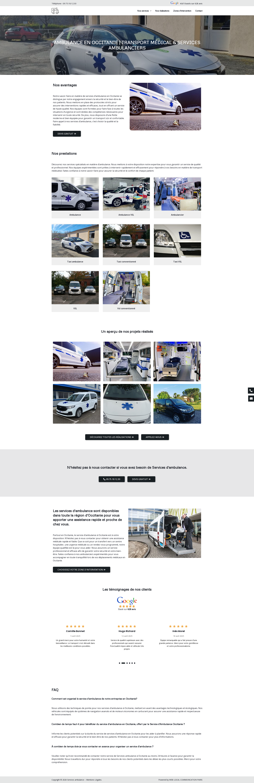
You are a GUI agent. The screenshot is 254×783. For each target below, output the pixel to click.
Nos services (143, 11)
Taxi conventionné (126, 261)
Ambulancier (177, 214)
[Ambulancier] (177, 194)
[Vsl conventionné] (126, 287)
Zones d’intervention (182, 11)
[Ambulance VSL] (126, 194)
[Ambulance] (75, 194)
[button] (119, 663)
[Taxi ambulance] (75, 240)
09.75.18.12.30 (69, 3)
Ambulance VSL (126, 214)
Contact (198, 11)
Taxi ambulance (75, 261)
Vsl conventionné (126, 308)
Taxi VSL (177, 261)
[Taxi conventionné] (126, 240)
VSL (75, 308)
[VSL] (75, 287)
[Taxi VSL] (177, 240)
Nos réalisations (162, 11)
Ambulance (75, 214)
